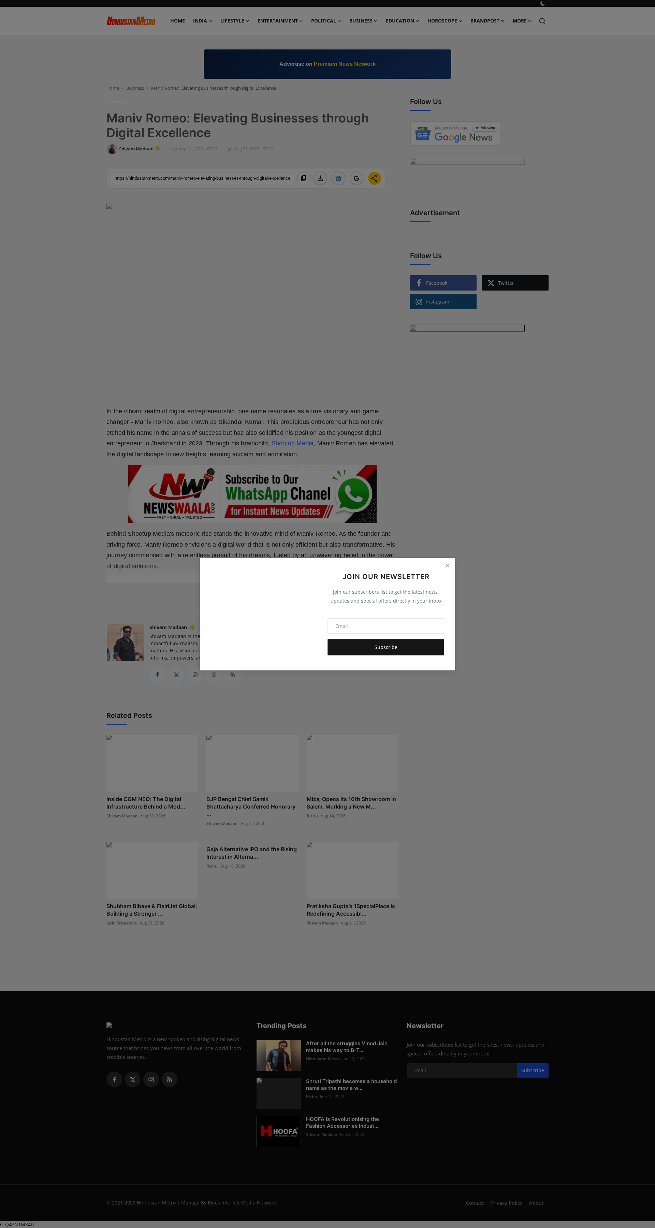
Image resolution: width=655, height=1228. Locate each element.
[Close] (447, 565)
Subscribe (386, 647)
